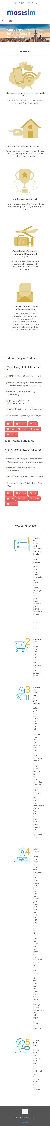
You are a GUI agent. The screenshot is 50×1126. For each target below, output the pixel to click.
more (35, 358)
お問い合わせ (31, 3)
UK (10, 424)
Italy (34, 424)
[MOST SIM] (25, 12)
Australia (12, 434)
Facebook (25, 1122)
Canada (36, 429)
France (23, 429)
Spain (11, 429)
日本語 (21, 3)
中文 (15, 3)
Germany (22, 424)
